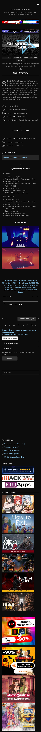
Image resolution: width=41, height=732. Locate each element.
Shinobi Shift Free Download (27, 281)
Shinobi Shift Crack (10, 281)
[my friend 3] (18, 478)
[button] (38, 4)
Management (21, 14)
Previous (8, 296)
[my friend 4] (18, 484)
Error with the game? (11, 454)
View (18, 503)
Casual (12, 14)
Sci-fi (29, 14)
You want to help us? (11, 447)
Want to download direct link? (14, 457)
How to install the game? (12, 450)
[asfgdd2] (18, 689)
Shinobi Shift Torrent (9, 285)
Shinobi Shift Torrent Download (27, 285)
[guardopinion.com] (18, 470)
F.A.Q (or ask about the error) (14, 444)
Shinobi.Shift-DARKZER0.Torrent (15, 157)
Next (34, 296)
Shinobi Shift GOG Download (12, 283)
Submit (10, 358)
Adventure (31, 12)
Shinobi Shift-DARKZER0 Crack (15, 287)
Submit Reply (25, 318)
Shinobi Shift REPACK (30, 283)
